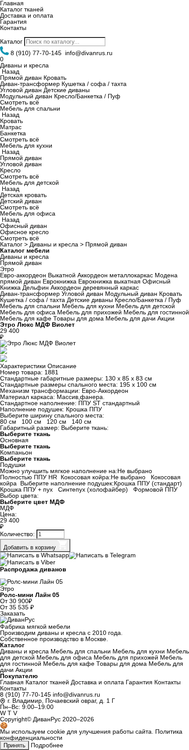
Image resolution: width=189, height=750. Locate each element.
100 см (32, 421)
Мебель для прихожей (89, 312)
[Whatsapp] (34, 555)
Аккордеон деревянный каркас (95, 287)
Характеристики (23, 365)
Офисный (156, 281)
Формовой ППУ (156, 489)
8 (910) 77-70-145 (25, 694)
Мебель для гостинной (156, 312)
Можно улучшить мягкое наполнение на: (58, 470)
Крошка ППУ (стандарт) (149, 483)
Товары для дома (78, 318)
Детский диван (21, 201)
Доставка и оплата (26, 15)
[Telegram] (102, 555)
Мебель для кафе (25, 318)
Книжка (10, 287)
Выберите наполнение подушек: (67, 483)
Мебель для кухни (26, 145)
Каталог (11, 41)
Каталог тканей (22, 9)
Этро (7, 268)
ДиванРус (47, 719)
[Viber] (27, 562)
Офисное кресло (24, 231)
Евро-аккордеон (23, 275)
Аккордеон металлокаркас (115, 275)
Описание (61, 365)
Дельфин (35, 287)
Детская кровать (23, 194)
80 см (9, 421)
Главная (12, 682)
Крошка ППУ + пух (27, 489)
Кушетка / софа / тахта (94, 83)
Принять (14, 745)
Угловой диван (21, 89)
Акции (165, 318)
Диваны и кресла (24, 65)
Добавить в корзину (31, 547)
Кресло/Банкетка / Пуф (87, 96)
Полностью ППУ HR (28, 477)
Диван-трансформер (30, 83)
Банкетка (13, 133)
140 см (82, 421)
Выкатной (62, 275)
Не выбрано (135, 470)
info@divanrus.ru (76, 694)
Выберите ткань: (85, 427)
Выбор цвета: (19, 495)
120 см (57, 421)
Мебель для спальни (30, 108)
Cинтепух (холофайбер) (94, 489)
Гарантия (13, 21)
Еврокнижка (59, 281)
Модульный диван (26, 96)
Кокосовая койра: (86, 477)
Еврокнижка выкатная (109, 281)
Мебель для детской (29, 182)
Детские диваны (67, 89)
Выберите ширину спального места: (52, 415)
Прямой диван (21, 77)
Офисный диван (23, 225)
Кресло (10, 170)
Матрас (11, 127)
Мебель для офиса (27, 213)
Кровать (55, 77)
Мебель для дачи (130, 318)
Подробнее (47, 745)
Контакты (13, 27)
